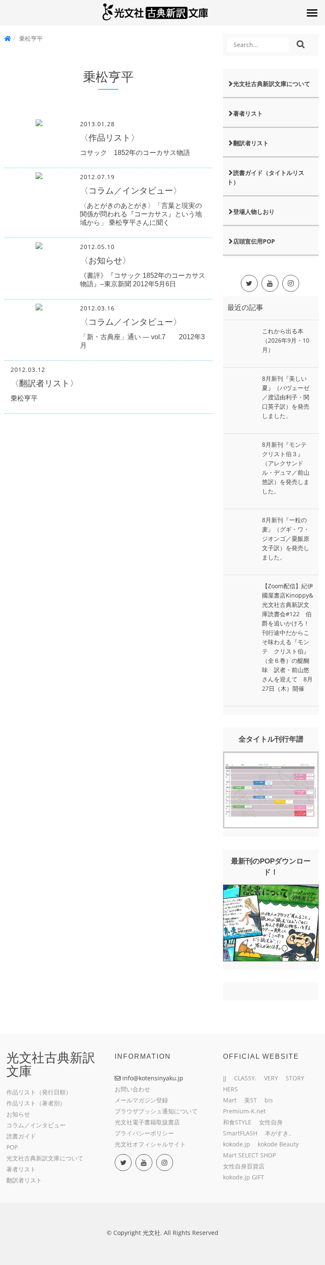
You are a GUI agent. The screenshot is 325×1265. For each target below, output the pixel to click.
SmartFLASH (240, 1133)
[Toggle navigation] (312, 12)
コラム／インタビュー (36, 1125)
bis (268, 1100)
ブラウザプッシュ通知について (156, 1111)
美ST (250, 1100)
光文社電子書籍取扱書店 (147, 1122)
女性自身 (271, 1122)
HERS (230, 1089)
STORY (295, 1078)
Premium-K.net (244, 1111)
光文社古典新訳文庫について (271, 84)
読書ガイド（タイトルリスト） (265, 177)
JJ (224, 1078)
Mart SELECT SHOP (249, 1155)
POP (12, 1147)
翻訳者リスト (251, 143)
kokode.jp (236, 1144)
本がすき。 (280, 1133)
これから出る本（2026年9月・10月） (285, 340)
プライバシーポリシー (144, 1133)
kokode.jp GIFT (243, 1177)
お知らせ (18, 1114)
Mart (230, 1100)
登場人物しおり (254, 212)
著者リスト (248, 113)
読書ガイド (21, 1136)
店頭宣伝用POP (254, 241)
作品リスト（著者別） (36, 1103)
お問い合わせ (132, 1089)
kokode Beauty (278, 1144)
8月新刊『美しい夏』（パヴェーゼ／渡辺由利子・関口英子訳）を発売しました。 (285, 397)
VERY (271, 1078)
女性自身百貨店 (243, 1166)
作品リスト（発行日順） (39, 1092)
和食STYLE (237, 1122)
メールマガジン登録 (141, 1100)
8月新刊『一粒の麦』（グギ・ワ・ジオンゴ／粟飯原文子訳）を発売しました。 (285, 538)
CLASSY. (245, 1078)
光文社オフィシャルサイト (150, 1144)
